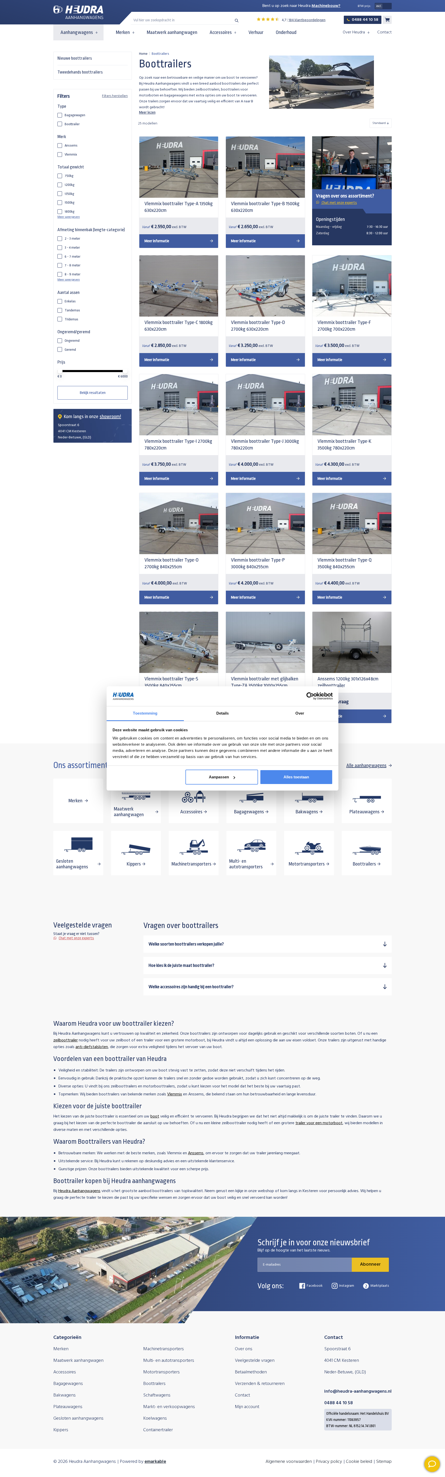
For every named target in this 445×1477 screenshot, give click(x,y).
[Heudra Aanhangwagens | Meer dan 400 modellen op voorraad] (78, 12)
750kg (69, 176)
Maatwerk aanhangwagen (172, 32)
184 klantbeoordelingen (307, 20)
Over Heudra (354, 32)
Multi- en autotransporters (168, 1360)
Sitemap (384, 1461)
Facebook (315, 1286)
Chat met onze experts (339, 203)
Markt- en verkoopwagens (169, 1407)
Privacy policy (329, 1461)
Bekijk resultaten (93, 393)
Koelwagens (155, 1418)
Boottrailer (72, 124)
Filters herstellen (115, 96)
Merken (123, 32)
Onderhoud (286, 32)
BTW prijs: (364, 6)
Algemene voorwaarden (289, 1461)
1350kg (69, 194)
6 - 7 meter (72, 256)
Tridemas (71, 319)
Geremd (70, 350)
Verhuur (256, 32)
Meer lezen (147, 112)
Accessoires (221, 32)
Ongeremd (72, 341)
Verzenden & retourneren (260, 1384)
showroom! (110, 416)
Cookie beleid (359, 1461)
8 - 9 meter (72, 274)
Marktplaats (379, 1286)
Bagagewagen (75, 115)
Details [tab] (222, 713)
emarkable (155, 1461)
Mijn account (247, 1407)
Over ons (243, 1349)
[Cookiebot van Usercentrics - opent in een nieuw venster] (310, 696)
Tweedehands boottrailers (80, 72)
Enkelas (70, 301)
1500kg (69, 202)
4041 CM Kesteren (341, 1360)
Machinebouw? (326, 6)
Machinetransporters (163, 1349)
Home (143, 54)
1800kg (69, 211)
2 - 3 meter (72, 238)
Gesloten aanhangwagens (78, 1418)
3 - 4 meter (72, 247)
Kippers (60, 1430)
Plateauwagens (67, 1407)
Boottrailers (154, 1384)
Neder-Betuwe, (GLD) (345, 1372)
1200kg (69, 185)
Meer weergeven (68, 217)
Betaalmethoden (251, 1372)
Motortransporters (161, 1372)
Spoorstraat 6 (337, 1349)
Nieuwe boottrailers (74, 58)
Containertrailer (158, 1430)
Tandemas (72, 310)
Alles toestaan (296, 777)
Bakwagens (64, 1395)
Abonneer (370, 1264)
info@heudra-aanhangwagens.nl (358, 1391)
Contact (384, 32)
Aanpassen (219, 777)
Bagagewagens (68, 1384)
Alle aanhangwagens (366, 765)
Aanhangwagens (77, 32)
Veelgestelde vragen (255, 1360)
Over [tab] (299, 713)
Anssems (71, 145)
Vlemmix (71, 154)
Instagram (346, 1286)
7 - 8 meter (72, 265)
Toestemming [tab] (145, 713)
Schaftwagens (156, 1395)
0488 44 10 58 (365, 19)
